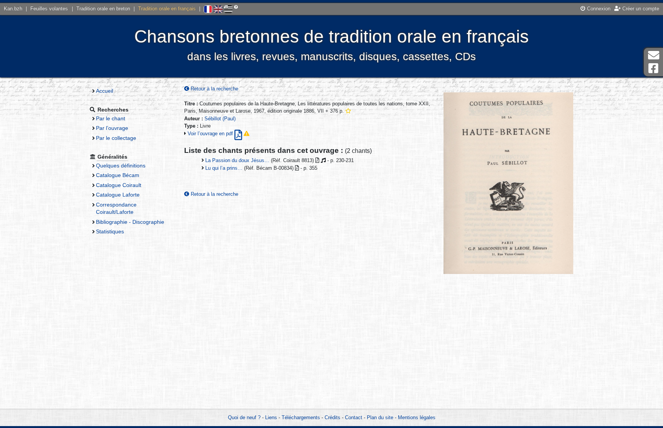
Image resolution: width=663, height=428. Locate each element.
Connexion (597, 8)
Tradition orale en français (167, 8)
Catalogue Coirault (118, 185)
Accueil (104, 91)
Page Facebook (653, 68)
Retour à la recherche (213, 89)
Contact (353, 417)
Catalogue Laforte (118, 195)
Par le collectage (116, 138)
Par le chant (110, 118)
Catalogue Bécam (117, 175)
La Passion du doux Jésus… (237, 160)
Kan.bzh (13, 8)
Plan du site (380, 417)
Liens (271, 417)
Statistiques (110, 231)
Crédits (332, 417)
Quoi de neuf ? (244, 417)
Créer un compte (640, 8)
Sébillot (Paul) (220, 118)
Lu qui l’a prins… (223, 168)
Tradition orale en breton (103, 8)
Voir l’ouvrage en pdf (211, 133)
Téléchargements (301, 417)
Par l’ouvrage (112, 128)
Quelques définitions (120, 165)
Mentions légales (416, 417)
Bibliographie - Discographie (130, 222)
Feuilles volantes (49, 8)
